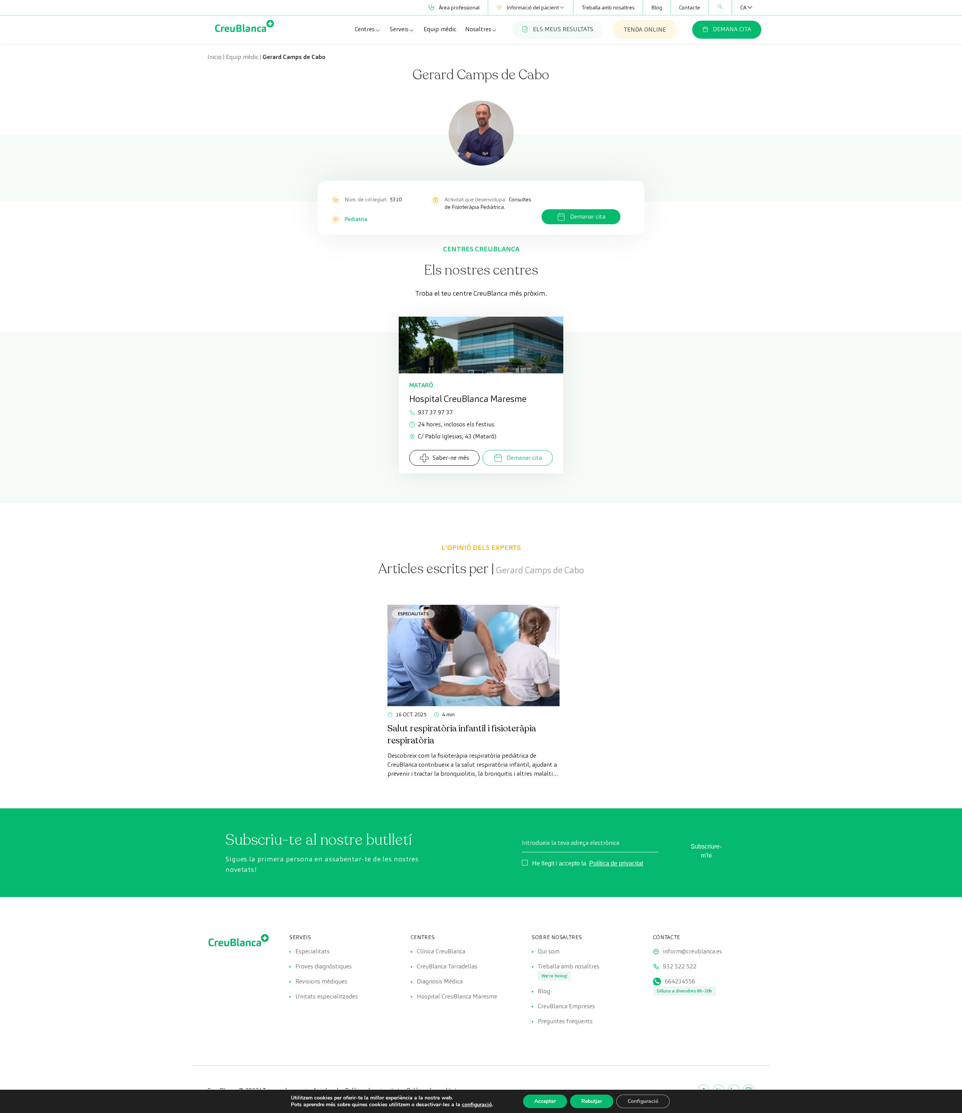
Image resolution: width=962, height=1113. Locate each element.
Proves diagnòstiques (323, 966)
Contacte (689, 7)
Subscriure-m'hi (706, 851)
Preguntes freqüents (565, 1021)
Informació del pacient (533, 7)
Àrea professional (459, 7)
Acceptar (545, 1101)
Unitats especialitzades (326, 996)
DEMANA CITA (732, 29)
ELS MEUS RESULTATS (563, 29)
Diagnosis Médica (440, 981)
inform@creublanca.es (692, 951)
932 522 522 (679, 966)
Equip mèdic (440, 29)
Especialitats (413, 613)
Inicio (214, 57)
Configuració (643, 1101)
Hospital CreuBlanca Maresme (457, 996)
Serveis (399, 29)
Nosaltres (478, 29)
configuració (477, 1104)
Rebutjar (591, 1101)
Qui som (549, 951)
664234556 (680, 981)
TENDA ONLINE (645, 29)
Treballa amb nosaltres (608, 7)
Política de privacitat (616, 863)
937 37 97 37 (435, 412)
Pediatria (356, 219)
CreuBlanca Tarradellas (447, 966)
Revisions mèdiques (321, 981)
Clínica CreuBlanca (441, 951)
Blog (656, 7)
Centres (365, 29)
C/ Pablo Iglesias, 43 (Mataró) (457, 436)
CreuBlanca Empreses (566, 1006)
